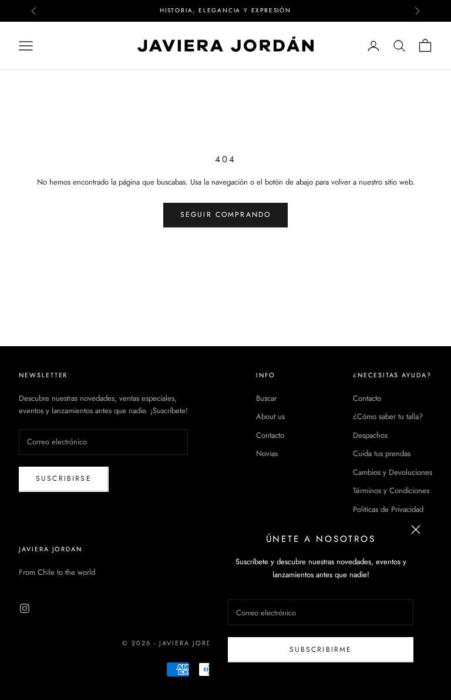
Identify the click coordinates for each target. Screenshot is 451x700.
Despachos (370, 435)
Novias (267, 453)
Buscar (266, 398)
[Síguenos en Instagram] (25, 608)
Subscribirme (321, 649)
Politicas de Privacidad (388, 509)
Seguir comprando (225, 214)
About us (270, 416)
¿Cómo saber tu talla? (388, 416)
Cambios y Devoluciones (392, 472)
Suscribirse (64, 478)
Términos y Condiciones (391, 490)
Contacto (270, 435)
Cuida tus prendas (381, 453)
